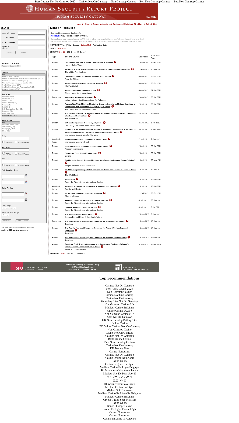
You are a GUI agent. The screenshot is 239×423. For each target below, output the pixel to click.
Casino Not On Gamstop (119, 294)
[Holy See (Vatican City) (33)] (16, 109)
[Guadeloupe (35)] (16, 96)
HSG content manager (18, 230)
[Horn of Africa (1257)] (16, 116)
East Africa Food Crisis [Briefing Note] (81, 153)
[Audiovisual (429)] (11, 127)
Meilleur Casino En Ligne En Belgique (119, 393)
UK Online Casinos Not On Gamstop (119, 326)
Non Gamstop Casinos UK (120, 304)
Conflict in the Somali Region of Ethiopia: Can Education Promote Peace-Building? (100, 160)
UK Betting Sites (119, 348)
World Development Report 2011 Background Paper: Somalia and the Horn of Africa (100, 170)
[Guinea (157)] (16, 101)
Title (69, 45)
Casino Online (120, 360)
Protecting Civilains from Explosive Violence (84, 83)
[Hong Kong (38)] (16, 113)
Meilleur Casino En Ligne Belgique (119, 367)
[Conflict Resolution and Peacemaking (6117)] (23, 87)
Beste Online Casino (119, 338)
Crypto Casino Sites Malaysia (119, 399)
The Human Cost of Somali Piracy (79, 214)
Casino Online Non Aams (119, 357)
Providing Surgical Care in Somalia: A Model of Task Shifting (91, 186)
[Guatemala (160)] (16, 99)
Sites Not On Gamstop (119, 316)
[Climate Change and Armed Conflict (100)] (23, 83)
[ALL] (23, 74)
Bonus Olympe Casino (119, 405)
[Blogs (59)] (11, 131)
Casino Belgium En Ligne (119, 364)
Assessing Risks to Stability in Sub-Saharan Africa (86, 200)
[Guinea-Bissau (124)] (16, 103)
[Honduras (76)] (16, 111)
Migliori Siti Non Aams (119, 390)
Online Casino (120, 323)
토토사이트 (119, 380)
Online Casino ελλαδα (119, 310)
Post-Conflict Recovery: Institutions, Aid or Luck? (86, 139)
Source (76, 45)
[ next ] (83, 52)
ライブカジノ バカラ (119, 376)
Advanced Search (10, 63)
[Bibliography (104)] (11, 129)
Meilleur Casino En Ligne (119, 307)
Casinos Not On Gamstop (119, 285)
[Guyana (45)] (16, 105)
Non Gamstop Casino (120, 329)
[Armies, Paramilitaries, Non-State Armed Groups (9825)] (23, 79)
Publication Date (100, 45)
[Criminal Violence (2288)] (23, 89)
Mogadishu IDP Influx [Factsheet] (79, 97)
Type (63, 45)
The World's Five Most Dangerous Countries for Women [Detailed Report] (95, 237)
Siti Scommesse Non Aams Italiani (119, 370)
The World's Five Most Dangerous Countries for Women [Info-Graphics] (95, 221)
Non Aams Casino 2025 (119, 288)
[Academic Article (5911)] (11, 125)
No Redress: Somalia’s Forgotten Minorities (83, 193)
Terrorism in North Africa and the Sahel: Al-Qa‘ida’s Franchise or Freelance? (97, 69)
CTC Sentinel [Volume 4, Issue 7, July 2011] (83, 123)
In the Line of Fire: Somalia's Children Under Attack (86, 146)
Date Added (86, 45)
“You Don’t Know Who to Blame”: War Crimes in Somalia (89, 62)
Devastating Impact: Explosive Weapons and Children (88, 76)
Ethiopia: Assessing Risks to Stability (81, 207)
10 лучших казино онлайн (119, 383)
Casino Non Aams (119, 351)
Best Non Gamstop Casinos (119, 342)
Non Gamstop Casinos (119, 291)
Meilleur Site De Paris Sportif (119, 373)
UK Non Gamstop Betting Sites (119, 320)
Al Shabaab (70, 179)
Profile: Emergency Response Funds (80, 90)
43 (78, 52)
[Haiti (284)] (16, 107)
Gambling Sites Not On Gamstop (119, 301)
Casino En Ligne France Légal (119, 409)
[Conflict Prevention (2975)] (23, 85)
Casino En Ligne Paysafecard (119, 418)
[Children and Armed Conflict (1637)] (23, 81)
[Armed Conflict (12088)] (23, 77)
